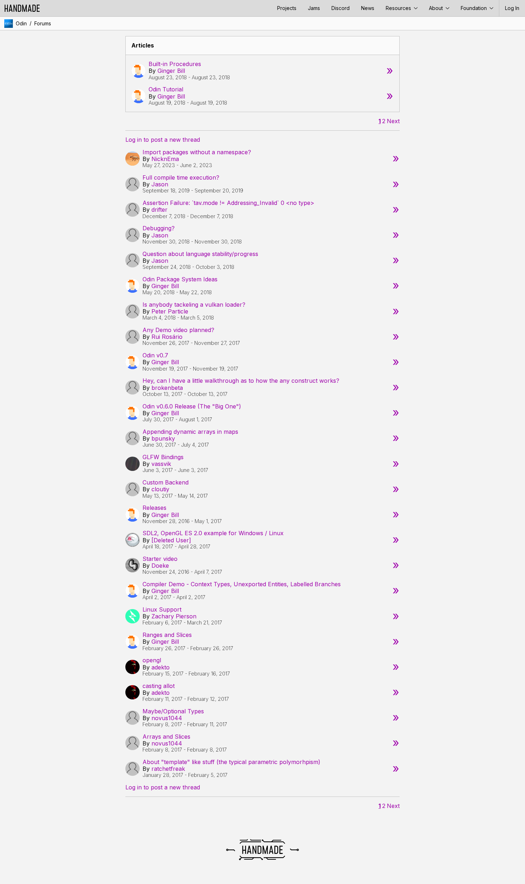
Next (393, 121)
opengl (151, 660)
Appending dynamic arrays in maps (190, 431)
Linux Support (161, 609)
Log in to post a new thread (162, 139)
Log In (512, 8)
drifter (159, 209)
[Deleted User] (171, 540)
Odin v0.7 (155, 355)
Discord (340, 8)
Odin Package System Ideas (180, 279)
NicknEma (165, 158)
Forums (42, 23)
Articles (142, 45)
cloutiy (160, 489)
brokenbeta (167, 387)
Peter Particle (169, 311)
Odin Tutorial (166, 89)
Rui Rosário (166, 336)
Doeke (160, 565)
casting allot (158, 685)
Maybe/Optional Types (173, 711)
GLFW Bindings (163, 457)
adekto (160, 667)
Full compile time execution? (180, 177)
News (367, 8)
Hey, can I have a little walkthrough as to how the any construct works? (240, 380)
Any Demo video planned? (178, 329)
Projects (286, 8)
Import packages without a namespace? (196, 152)
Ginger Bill (171, 70)
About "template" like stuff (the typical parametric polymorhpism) (231, 761)
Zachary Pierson (173, 616)
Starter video (160, 558)
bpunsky (163, 438)
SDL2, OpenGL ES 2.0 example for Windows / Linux (213, 533)
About (436, 8)
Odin (21, 23)
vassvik (161, 463)
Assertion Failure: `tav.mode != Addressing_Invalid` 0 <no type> (228, 202)
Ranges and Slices (167, 634)
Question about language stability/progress (200, 253)
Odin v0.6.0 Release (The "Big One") (191, 406)
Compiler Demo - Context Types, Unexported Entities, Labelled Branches (241, 584)
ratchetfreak (168, 768)
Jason (159, 184)
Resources (399, 8)
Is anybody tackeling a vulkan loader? (193, 304)
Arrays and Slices (166, 736)
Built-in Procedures (175, 63)
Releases (154, 507)
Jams (314, 8)
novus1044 (166, 718)
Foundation (474, 8)
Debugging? (158, 228)
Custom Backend (165, 482)
